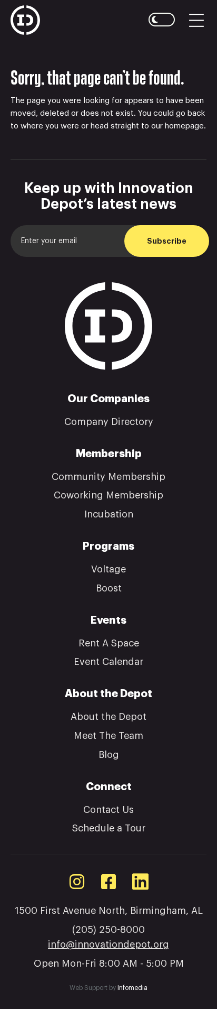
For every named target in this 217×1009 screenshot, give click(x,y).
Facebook (108, 881)
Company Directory (108, 422)
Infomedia (132, 988)
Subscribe (166, 241)
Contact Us (108, 809)
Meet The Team (108, 735)
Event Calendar (108, 662)
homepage (184, 126)
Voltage (108, 569)
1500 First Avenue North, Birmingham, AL (109, 910)
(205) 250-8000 (108, 929)
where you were (50, 126)
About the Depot (108, 716)
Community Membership (108, 477)
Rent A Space (108, 643)
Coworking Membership (108, 495)
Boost (109, 588)
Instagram (77, 881)
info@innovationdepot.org (108, 944)
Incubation (108, 514)
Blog (108, 755)
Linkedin (140, 881)
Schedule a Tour (108, 828)
